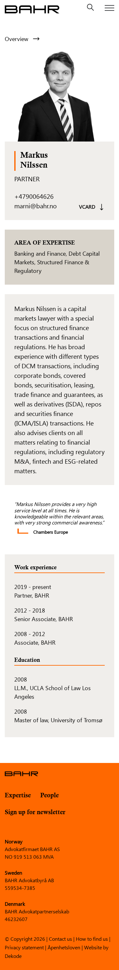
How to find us (92, 938)
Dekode (13, 955)
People (49, 795)
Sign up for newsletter (35, 812)
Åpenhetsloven (64, 947)
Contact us (60, 938)
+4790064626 (34, 196)
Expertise (18, 795)
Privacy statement (24, 947)
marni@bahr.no (35, 205)
